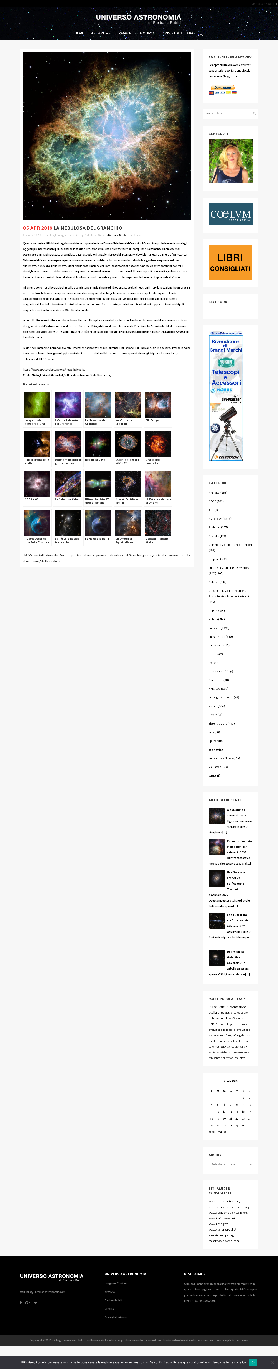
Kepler (213, 654)
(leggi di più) (231, 76)
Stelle (101, 235)
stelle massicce (229, 1052)
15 (237, 1111)
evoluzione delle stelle (222, 1029)
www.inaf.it (216, 1218)
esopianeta (214, 1052)
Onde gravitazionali (221, 697)
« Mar (213, 1131)
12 (218, 1111)
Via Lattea (215, 767)
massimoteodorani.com (224, 1241)
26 (218, 1125)
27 (224, 1125)
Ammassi (214, 492)
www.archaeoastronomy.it (225, 1201)
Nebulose (90, 235)
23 (243, 1118)
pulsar (147, 555)
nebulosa (226, 1018)
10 (249, 1104)
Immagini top (76, 235)
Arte (211, 510)
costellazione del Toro (50, 555)
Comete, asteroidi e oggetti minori (230, 544)
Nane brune (216, 680)
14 (230, 1111)
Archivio (110, 1292)
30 (243, 1125)
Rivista (213, 714)
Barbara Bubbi (117, 235)
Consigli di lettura (116, 1317)
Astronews (215, 518)
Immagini (60, 235)
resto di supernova (166, 555)
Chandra (214, 536)
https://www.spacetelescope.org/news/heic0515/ (54, 369)
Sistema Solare (218, 723)
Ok (253, 1362)
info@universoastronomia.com (45, 1292)
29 (237, 1125)
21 (230, 1118)
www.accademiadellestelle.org (228, 1212)
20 (224, 1118)
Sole (211, 732)
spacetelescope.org (221, 1235)
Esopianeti (215, 559)
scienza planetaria (236, 1046)
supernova (228, 1058)
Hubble (49, 235)
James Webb (216, 645)
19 (218, 1118)
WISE (212, 775)
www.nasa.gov (218, 1224)
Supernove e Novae (221, 758)
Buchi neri (215, 527)
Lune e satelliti (217, 671)
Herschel (214, 610)
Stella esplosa (50, 561)
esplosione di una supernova (88, 555)
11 (212, 1111)
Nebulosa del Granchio (126, 555)
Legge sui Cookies (116, 1283)
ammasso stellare (228, 1041)
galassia (226, 1013)
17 (249, 1111)
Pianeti (213, 706)
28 (230, 1125)
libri (211, 662)
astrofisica (241, 1024)
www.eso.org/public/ (222, 1229)
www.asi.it (230, 1218)
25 (211, 1125)
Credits (109, 1308)
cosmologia (226, 1024)
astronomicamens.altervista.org (229, 1207)
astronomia (218, 1007)
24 (249, 1118)
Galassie (214, 582)
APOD (212, 501)
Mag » (222, 1131)
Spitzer (213, 741)
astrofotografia (228, 1035)
